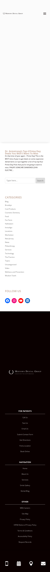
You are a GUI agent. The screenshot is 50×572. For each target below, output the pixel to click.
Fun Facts (8, 220)
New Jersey (9, 238)
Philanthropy (10, 246)
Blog (6, 201)
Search (40, 180)
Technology (9, 253)
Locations (8, 231)
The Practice (10, 257)
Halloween (9, 224)
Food (7, 216)
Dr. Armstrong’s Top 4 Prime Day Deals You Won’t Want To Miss (23, 152)
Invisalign (8, 227)
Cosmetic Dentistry (12, 212)
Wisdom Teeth (10, 275)
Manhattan (9, 235)
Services (8, 249)
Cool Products (10, 209)
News (7, 242)
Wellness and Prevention (14, 272)
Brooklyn (8, 205)
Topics (7, 261)
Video (7, 268)
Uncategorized (10, 264)
